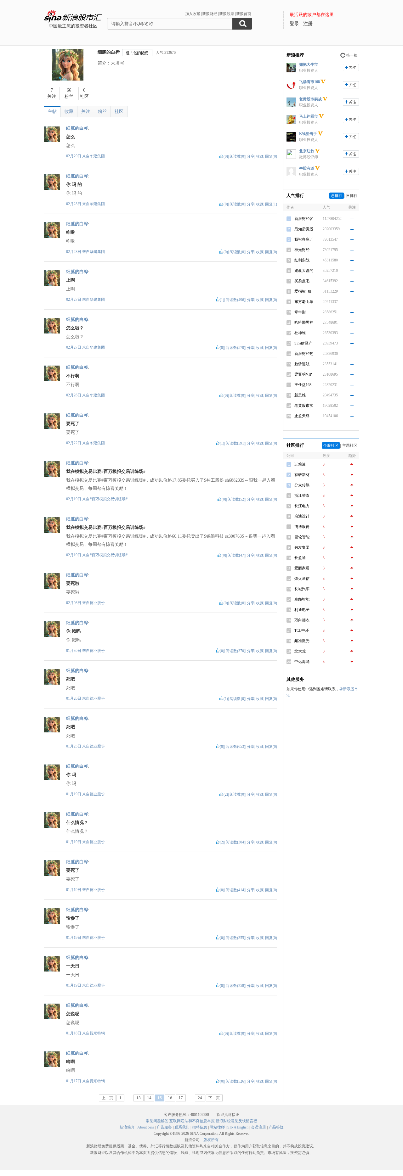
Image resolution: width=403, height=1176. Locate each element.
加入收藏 (192, 14)
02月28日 (74, 204)
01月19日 (74, 794)
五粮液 (300, 464)
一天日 (72, 966)
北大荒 (300, 651)
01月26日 (74, 698)
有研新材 (301, 475)
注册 (308, 23)
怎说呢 (72, 1013)
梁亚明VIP (303, 374)
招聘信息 (199, 1127)
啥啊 (70, 1061)
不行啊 (72, 375)
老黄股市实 (303, 405)
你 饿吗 (73, 631)
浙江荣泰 (301, 495)
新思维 (300, 395)
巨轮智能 (301, 537)
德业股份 (97, 603)
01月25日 (74, 746)
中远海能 (301, 661)
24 (200, 1098)
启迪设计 (301, 516)
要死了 (72, 423)
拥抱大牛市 (308, 64)
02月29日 (74, 156)
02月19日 (74, 499)
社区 (119, 111)
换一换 (352, 55)
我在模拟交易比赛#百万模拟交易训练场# (105, 471)
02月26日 (74, 395)
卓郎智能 (301, 599)
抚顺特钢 (97, 1033)
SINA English (237, 1127)
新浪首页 (243, 14)
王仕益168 (302, 385)
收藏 (69, 111)
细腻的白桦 (109, 52)
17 (181, 1098)
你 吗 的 (74, 184)
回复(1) (271, 204)
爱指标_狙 (302, 291)
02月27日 (74, 299)
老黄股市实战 (310, 99)
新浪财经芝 (303, 353)
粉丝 (102, 111)
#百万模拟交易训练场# (109, 499)
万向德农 (301, 620)
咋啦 (70, 232)
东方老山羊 (303, 302)
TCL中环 (301, 630)
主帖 (52, 111)
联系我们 (182, 1127)
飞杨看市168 (309, 82)
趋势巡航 (301, 364)
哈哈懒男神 (303, 322)
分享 (250, 156)
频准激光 (301, 641)
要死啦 (72, 583)
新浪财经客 (303, 218)
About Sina (145, 1127)
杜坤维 (300, 333)
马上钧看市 (308, 116)
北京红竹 (306, 151)
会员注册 (258, 1127)
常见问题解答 (157, 1121)
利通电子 (301, 610)
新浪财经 (209, 14)
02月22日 (74, 443)
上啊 (70, 280)
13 (138, 1098)
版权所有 (211, 1140)
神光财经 (301, 250)
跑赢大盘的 (303, 270)
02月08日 (74, 603)
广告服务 (164, 1127)
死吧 (70, 679)
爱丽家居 (301, 568)
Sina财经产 (303, 343)
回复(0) (271, 156)
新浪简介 (127, 1127)
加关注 (351, 67)
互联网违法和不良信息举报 (192, 1121)
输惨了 (72, 918)
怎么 (70, 136)
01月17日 (74, 1081)
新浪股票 (226, 14)
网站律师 (217, 1127)
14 (149, 1098)
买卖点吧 (301, 281)
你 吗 (71, 774)
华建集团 (97, 156)
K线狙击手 (308, 134)
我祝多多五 (303, 239)
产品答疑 (276, 1127)
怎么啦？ (75, 328)
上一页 (107, 1098)
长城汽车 (301, 589)
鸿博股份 (301, 526)
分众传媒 (301, 485)
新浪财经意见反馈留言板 (236, 1121)
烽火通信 (301, 578)
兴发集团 (301, 547)
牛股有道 (306, 168)
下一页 (214, 1098)
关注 (85, 111)
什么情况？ (77, 822)
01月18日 (74, 1033)
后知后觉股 (303, 229)
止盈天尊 (301, 416)
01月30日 (74, 650)
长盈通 (300, 558)
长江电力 (301, 506)
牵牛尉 (300, 312)
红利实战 (301, 260)
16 (170, 1098)
